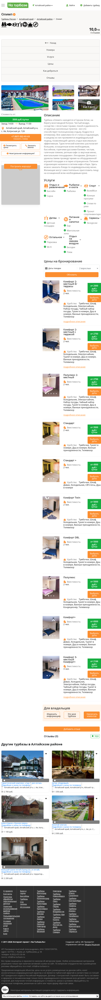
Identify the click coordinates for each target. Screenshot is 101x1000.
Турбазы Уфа (59, 914)
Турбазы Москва (41, 912)
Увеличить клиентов (92, 715)
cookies (25, 996)
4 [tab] (55, 348)
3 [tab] (53, 300)
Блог (5, 933)
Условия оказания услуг (7, 923)
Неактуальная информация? (22, 153)
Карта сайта (6, 929)
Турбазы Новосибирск (59, 895)
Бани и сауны (23, 892)
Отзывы (50, 77)
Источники (25, 907)
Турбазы (24, 899)
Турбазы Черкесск (73, 930)
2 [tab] (51, 300)
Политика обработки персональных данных (8, 900)
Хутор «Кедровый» (60, 783)
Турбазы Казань (56, 918)
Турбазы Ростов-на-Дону (57, 924)
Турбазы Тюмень (72, 904)
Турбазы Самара (56, 931)
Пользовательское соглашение (8, 917)
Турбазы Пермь (56, 905)
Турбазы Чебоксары (74, 920)
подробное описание (74, 321)
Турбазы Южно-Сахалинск (73, 893)
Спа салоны (23, 903)
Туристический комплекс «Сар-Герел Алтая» (21, 783)
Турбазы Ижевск (72, 909)
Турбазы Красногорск (74, 925)
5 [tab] (56, 393)
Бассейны (24, 896)
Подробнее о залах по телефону (15, 785)
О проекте (8, 891)
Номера (50, 49)
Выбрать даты (94, 298)
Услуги (50, 56)
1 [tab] (48, 300)
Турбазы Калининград (43, 897)
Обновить (72, 274)
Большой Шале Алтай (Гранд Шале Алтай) (20, 869)
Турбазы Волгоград (41, 892)
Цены (50, 63)
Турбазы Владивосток (58, 910)
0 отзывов (95, 32)
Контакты (7, 894)
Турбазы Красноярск (42, 907)
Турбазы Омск (56, 900)
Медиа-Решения (92, 944)
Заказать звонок (31, 146)
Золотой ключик (59, 825)
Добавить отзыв (72, 729)
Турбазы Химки (41, 918)
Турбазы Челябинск (74, 915)
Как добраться (50, 70)
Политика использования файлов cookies (8, 909)
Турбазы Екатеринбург (75, 899)
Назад (53, 42)
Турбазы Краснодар (42, 902)
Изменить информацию (53, 715)
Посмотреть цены (10, 146)
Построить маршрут (20, 166)
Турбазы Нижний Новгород (41, 924)
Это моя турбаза (72, 715)
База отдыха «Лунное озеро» (14, 823)
